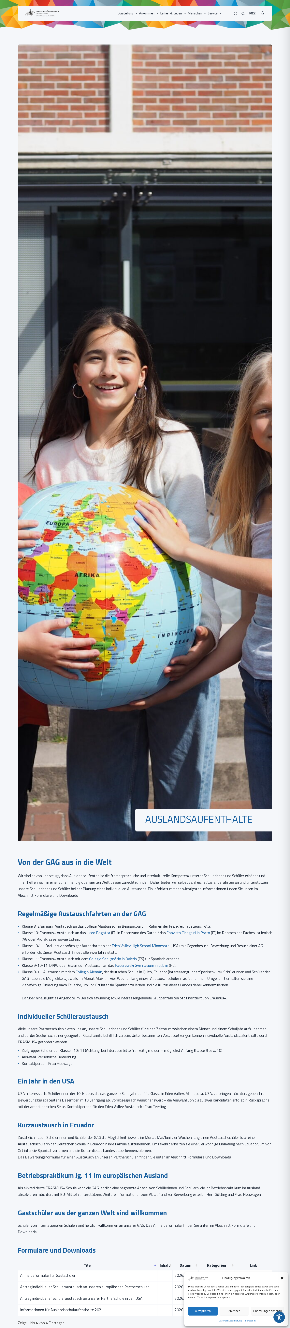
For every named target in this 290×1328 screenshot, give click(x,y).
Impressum (250, 1320)
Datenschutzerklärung (230, 1320)
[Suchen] (243, 13)
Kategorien (216, 1265)
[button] (282, 1278)
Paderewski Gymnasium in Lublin (141, 965)
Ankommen (146, 13)
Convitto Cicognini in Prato (188, 933)
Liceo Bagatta (98, 933)
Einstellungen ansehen (267, 1311)
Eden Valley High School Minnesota (141, 946)
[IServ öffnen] (252, 11)
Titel (88, 1265)
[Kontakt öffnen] (262, 11)
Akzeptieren (203, 1311)
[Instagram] (235, 13)
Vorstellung (125, 13)
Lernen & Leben (171, 13)
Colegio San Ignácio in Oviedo (113, 959)
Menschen (195, 13)
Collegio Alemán (89, 972)
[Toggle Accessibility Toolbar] (279, 1317)
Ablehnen (234, 1311)
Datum (185, 1265)
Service (213, 13)
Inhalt (165, 1265)
